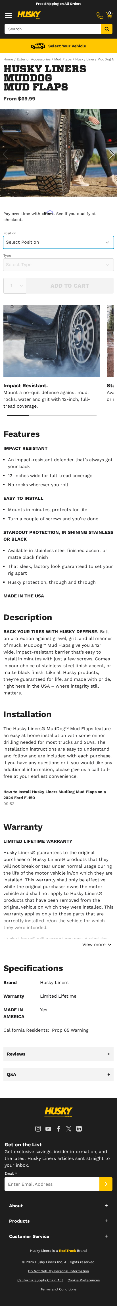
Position (9, 233)
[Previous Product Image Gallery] (5, 154)
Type (7, 256)
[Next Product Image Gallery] (112, 154)
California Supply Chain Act (40, 1280)
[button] (58, 1205)
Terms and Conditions (58, 1289)
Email (11, 1174)
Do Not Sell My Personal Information (58, 1271)
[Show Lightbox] (58, 153)
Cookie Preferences (84, 1280)
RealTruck (67, 1251)
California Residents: (46, 1030)
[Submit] (105, 1184)
